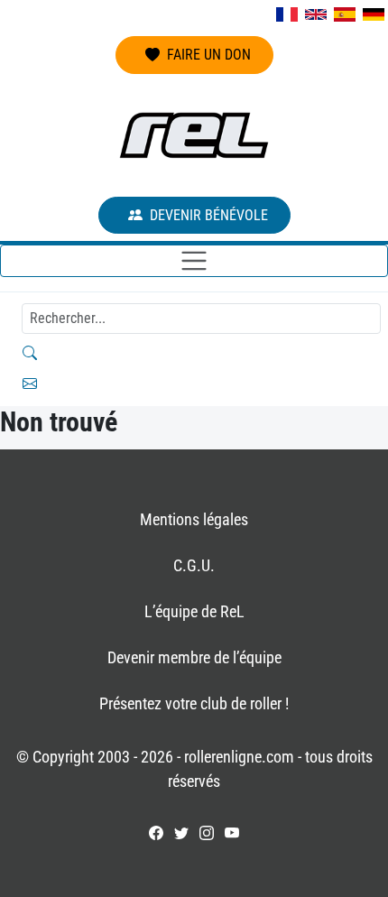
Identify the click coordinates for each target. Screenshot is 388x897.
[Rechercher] (194, 353)
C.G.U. (194, 565)
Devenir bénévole (209, 215)
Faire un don (209, 54)
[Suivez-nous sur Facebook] (156, 833)
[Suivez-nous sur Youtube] (232, 833)
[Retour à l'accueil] (194, 135)
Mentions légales (194, 519)
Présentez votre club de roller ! (194, 703)
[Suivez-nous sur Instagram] (206, 833)
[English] (316, 14)
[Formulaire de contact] (194, 383)
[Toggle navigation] (194, 261)
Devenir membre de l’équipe (194, 657)
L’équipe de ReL (194, 611)
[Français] (287, 14)
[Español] (345, 14)
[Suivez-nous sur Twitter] (181, 833)
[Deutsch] (373, 14)
